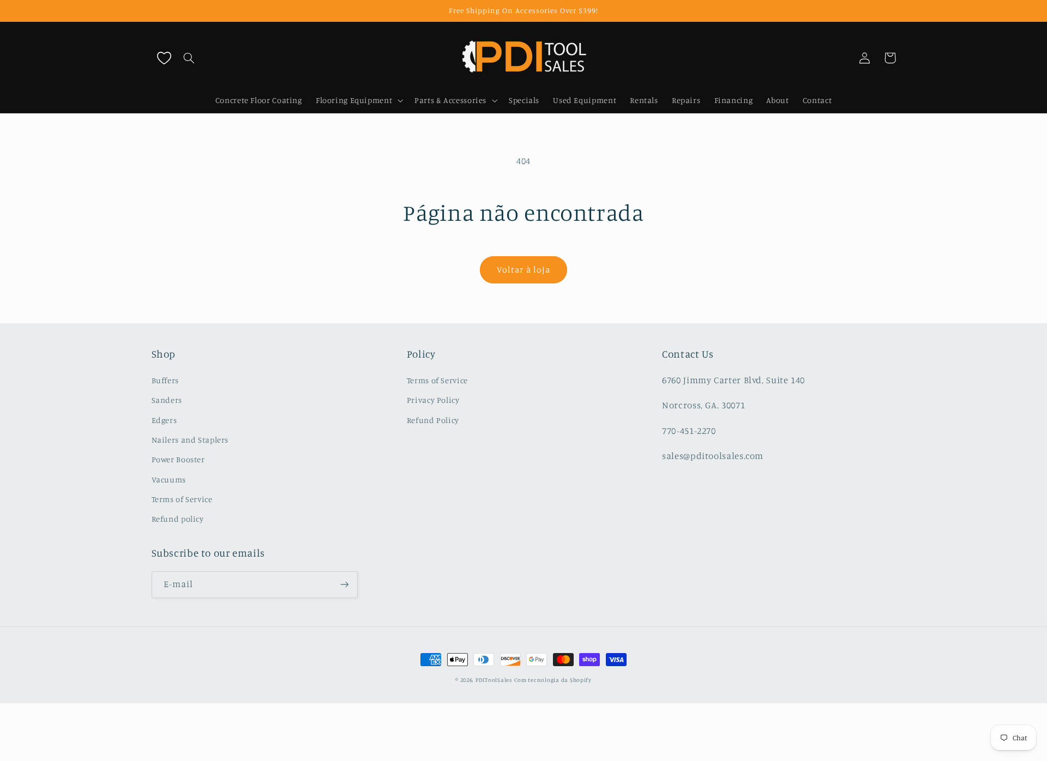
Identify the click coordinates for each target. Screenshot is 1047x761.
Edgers (164, 420)
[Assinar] (344, 584)
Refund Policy (433, 420)
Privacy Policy (433, 399)
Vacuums (169, 479)
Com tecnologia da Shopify (553, 680)
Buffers (165, 380)
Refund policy (178, 518)
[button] (189, 57)
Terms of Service (182, 499)
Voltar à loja (523, 269)
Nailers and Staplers (190, 439)
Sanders (167, 399)
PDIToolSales (494, 680)
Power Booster (178, 459)
